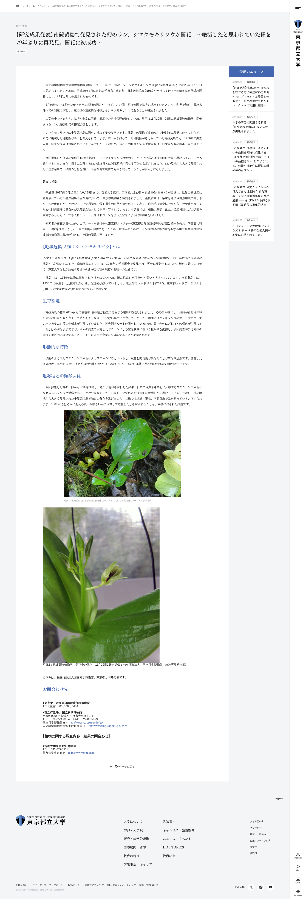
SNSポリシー (75, 885)
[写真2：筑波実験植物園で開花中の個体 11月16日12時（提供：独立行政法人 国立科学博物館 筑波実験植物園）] (101, 585)
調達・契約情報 (147, 885)
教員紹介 (169, 856)
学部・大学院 (133, 830)
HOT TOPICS (173, 847)
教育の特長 (132, 856)
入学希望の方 (257, 821)
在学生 (253, 847)
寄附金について (93, 885)
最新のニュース (251, 71)
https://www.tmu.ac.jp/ (81, 752)
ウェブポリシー (57, 885)
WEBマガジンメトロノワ (120, 885)
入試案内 (169, 821)
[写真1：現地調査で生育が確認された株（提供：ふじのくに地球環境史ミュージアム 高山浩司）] (122, 453)
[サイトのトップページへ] (298, 43)
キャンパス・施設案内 (178, 830)
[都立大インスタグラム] (260, 887)
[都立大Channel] (270, 887)
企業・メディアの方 (260, 840)
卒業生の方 (256, 828)
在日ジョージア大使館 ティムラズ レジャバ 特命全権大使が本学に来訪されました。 (251, 230)
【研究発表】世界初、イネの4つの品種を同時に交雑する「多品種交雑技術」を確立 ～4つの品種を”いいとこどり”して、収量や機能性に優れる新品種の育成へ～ (250, 159)
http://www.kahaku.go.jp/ (84, 722)
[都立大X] (251, 887)
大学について (133, 821)
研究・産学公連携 (136, 838)
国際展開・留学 (135, 847)
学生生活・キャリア (138, 864)
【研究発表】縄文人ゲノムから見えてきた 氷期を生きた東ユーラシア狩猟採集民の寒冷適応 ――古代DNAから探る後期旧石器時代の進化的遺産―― (251, 198)
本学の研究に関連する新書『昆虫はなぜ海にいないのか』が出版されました (251, 126)
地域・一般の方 (258, 834)
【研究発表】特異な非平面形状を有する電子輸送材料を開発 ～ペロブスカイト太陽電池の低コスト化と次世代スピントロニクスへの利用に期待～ (250, 96)
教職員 (253, 853)
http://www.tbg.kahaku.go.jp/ (106, 725)
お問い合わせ (23, 885)
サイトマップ (39, 885)
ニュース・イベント (177, 838)
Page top (279, 798)
